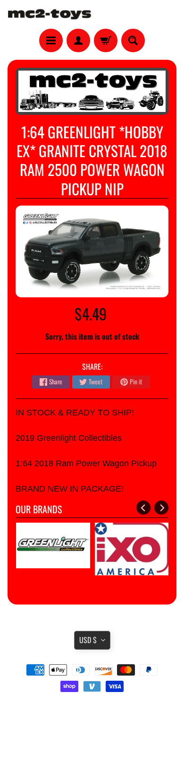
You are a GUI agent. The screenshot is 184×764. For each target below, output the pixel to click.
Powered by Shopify (92, 744)
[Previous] (143, 508)
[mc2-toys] (50, 14)
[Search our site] (133, 40)
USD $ (88, 639)
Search (92, 712)
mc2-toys (90, 737)
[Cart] (105, 40)
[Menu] (51, 40)
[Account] (78, 40)
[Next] (161, 508)
